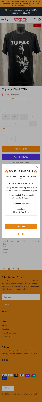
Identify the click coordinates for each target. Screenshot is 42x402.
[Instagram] (23, 234)
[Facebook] (19, 234)
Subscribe (21, 226)
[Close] (36, 166)
